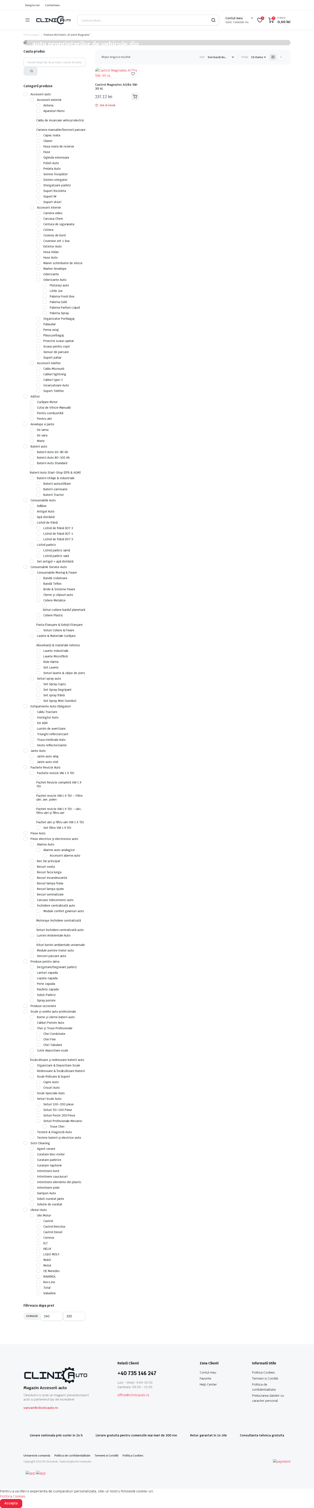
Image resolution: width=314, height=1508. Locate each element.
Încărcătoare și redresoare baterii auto (57, 1060)
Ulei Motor (44, 1215)
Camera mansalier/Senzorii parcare (60, 130)
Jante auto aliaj (47, 756)
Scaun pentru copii (56, 346)
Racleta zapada (48, 989)
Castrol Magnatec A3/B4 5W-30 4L (116, 86)
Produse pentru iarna (45, 961)
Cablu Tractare (47, 712)
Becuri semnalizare (50, 894)
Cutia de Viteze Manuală (54, 407)
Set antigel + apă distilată (55, 561)
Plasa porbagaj (53, 335)
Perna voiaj (51, 330)
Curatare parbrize (49, 1160)
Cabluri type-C (53, 380)
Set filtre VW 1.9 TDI (57, 828)
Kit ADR (42, 723)
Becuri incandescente (52, 878)
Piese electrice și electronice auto (54, 839)
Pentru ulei (44, 419)
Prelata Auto (52, 169)
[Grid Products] (273, 57)
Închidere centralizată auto (56, 905)
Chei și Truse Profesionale (54, 1028)
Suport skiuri (52, 202)
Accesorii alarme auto (65, 855)
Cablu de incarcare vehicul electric (60, 120)
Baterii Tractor (53, 495)
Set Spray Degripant (57, 690)
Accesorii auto (41, 94)
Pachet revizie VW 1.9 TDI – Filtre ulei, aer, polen (59, 797)
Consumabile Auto (43, 500)
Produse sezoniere (43, 1006)
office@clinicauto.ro (133, 1395)
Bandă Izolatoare (55, 578)
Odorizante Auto (54, 280)
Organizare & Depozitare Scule (58, 1065)
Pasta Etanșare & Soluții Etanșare (59, 625)
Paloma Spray (59, 313)
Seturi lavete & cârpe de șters (64, 673)
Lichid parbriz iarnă (56, 550)
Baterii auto (39, 446)
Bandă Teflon (52, 584)
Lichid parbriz (46, 545)
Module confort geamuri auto (63, 911)
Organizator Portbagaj (58, 319)
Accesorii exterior (49, 100)
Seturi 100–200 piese (58, 1104)
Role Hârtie (51, 662)
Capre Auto (51, 1082)
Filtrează (32, 1316)
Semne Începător (55, 174)
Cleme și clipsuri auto (58, 595)
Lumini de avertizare (51, 728)
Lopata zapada (47, 978)
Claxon (47, 141)
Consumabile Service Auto (49, 567)
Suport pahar (52, 357)
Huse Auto (50, 257)
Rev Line (49, 1282)
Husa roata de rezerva (58, 146)
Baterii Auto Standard (52, 463)
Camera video (52, 213)
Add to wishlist (133, 74)
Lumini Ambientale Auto (53, 935)
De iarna (42, 430)
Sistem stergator (55, 180)
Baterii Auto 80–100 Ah (53, 457)
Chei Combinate (54, 1034)
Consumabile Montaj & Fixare (57, 572)
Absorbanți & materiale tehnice (58, 645)
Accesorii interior (49, 207)
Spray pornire (46, 1000)
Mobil (47, 1260)
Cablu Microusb (53, 369)
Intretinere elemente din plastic (59, 1182)
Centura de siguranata (58, 224)
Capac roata (51, 135)
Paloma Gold (58, 302)
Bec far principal (48, 861)
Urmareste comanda (36, 1455)
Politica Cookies (263, 1372)
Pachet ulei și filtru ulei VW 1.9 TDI (60, 822)
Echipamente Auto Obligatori (51, 706)
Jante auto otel (47, 762)
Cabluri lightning (54, 374)
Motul (47, 1265)
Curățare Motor (47, 402)
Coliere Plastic (53, 615)
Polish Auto (51, 163)
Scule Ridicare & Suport (53, 1076)
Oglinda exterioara (56, 157)
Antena (48, 105)
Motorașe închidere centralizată (58, 920)
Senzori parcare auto (51, 956)
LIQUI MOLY (51, 1254)
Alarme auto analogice (59, 850)
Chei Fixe (49, 1039)
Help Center (208, 1384)
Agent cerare (46, 1149)
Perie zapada (46, 984)
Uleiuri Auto (39, 1210)
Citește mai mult (135, 97)
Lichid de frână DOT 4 (58, 534)
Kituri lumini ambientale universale (60, 945)
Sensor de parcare (56, 352)
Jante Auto (38, 751)
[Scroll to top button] (304, 1498)
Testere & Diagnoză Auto (54, 1132)
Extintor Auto (52, 246)
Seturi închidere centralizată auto (60, 930)
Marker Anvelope (54, 269)
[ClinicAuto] (53, 20)
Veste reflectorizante (52, 745)
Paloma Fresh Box (62, 296)
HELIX (47, 1249)
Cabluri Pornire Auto (50, 1023)
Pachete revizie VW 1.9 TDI (55, 773)
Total (46, 1288)
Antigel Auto (45, 511)
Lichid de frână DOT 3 (58, 528)
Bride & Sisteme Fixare (59, 589)
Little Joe (56, 291)
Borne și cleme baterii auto (56, 1017)
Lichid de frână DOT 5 (58, 539)
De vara (42, 435)
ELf (45, 1243)
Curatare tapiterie (49, 1165)
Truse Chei (57, 1126)
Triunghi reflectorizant (52, 734)
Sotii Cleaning (40, 1143)
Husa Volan (51, 252)
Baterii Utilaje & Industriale (56, 478)
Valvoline (49, 1293)
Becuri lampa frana (50, 883)
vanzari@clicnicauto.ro (40, 1408)
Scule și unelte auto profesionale (53, 1011)
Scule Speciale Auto (51, 1093)
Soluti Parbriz (46, 995)
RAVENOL (49, 1276)
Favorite (205, 1378)
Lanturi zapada (47, 973)
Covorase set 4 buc (56, 241)
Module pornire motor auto (55, 950)
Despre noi (32, 5)
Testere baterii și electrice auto (59, 1138)
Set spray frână (54, 695)
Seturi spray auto (49, 678)
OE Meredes (51, 1271)
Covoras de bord (54, 235)
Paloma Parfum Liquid (65, 307)
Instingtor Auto (48, 717)
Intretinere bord (48, 1171)
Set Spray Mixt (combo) (59, 701)
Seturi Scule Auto (49, 1099)
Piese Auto (38, 833)
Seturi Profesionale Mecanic (62, 1121)
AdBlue (42, 506)
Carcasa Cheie (53, 219)
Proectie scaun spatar (58, 341)
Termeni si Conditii (265, 1378)
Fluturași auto (59, 285)
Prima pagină (31, 35)
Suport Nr (50, 196)
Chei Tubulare (52, 1045)
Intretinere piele (48, 1188)
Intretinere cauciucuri (52, 1176)
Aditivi (35, 396)
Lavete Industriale (55, 651)
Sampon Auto (46, 1193)
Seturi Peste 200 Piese (59, 1115)
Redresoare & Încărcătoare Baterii (61, 1071)
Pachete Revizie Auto (45, 767)
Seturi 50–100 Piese (57, 1110)
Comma (48, 1238)
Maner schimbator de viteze (62, 263)
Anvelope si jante (42, 424)
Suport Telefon (53, 391)
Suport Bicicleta (54, 191)
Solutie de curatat (49, 1204)
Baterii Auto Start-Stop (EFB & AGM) (55, 472)
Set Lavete (51, 667)
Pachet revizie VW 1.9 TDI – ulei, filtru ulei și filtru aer (58, 811)
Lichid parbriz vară (56, 556)
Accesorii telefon (49, 363)
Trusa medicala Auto (51, 740)
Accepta (11, 1503)
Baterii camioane (55, 489)
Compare (135, 82)
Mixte (41, 441)
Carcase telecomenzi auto (55, 900)
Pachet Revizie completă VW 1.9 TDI (58, 784)
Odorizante (51, 274)
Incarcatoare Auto (56, 385)
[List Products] (281, 57)
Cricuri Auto (51, 1088)
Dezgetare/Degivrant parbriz (57, 967)
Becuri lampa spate (50, 889)
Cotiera (48, 230)
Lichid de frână (47, 522)
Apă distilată (46, 517)
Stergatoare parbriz (57, 185)
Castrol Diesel (52, 1232)
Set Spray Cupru (54, 684)
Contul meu (52, 5)
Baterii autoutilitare (57, 484)
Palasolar (49, 324)
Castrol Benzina (54, 1226)
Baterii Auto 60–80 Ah (52, 452)
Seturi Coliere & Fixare (58, 630)
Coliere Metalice (54, 600)
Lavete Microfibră (55, 656)
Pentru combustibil (50, 413)
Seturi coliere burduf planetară (64, 610)
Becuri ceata (46, 867)
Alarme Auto (45, 844)
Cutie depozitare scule (52, 1050)
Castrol (48, 1221)
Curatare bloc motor (51, 1154)
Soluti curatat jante (50, 1199)
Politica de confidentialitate (72, 1455)
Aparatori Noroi (54, 111)
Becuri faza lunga (49, 872)
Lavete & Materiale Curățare (56, 636)
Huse (46, 152)
